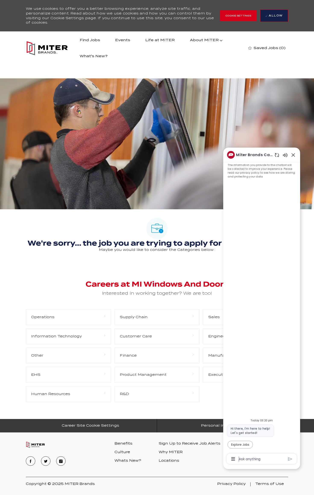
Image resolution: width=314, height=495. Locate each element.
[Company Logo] (47, 48)
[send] (290, 459)
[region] (261, 306)
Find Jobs (90, 40)
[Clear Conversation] (277, 155)
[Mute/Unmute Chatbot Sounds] (285, 155)
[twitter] (45, 461)
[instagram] (61, 461)
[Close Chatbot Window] (293, 155)
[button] (238, 15)
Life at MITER (160, 40)
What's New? (94, 56)
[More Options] (233, 458)
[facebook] (30, 461)
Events (122, 40)
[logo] (35, 445)
